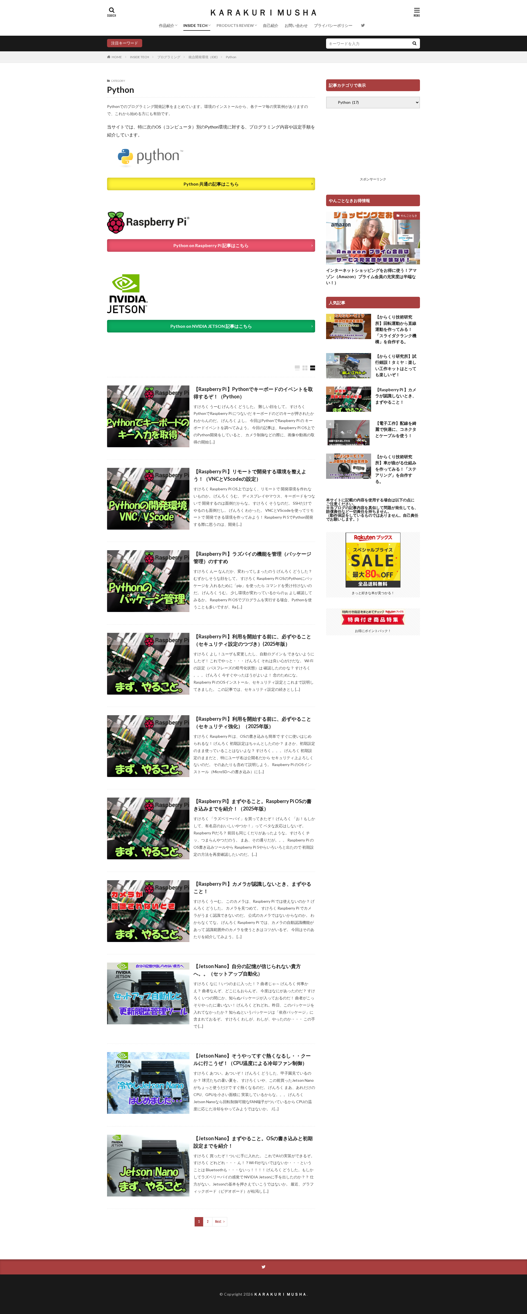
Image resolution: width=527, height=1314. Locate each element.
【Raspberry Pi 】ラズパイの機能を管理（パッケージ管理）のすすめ (252, 557)
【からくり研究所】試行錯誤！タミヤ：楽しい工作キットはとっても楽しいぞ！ (395, 365)
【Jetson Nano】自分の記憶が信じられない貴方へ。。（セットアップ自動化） (247, 970)
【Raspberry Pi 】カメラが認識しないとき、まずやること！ (252, 887)
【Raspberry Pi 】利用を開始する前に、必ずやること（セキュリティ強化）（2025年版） (252, 722)
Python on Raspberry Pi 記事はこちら (211, 245)
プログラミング (168, 57)
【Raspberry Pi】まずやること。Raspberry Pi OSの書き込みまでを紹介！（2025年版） (253, 805)
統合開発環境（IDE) (203, 57)
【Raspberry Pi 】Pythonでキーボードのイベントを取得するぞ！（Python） (253, 392)
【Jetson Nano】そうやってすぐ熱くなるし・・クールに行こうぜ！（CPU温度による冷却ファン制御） (252, 1059)
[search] (414, 43)
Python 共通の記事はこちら (211, 183)
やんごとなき (409, 215)
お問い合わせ (296, 25)
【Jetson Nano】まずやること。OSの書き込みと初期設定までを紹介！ (253, 1142)
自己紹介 (270, 25)
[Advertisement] (373, 146)
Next (218, 1222)
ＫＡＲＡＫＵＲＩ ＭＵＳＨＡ (263, 12)
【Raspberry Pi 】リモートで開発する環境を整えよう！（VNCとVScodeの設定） (250, 475)
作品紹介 (166, 25)
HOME (117, 57)
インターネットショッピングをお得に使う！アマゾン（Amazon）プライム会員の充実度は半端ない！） (371, 276)
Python (231, 57)
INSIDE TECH (195, 25)
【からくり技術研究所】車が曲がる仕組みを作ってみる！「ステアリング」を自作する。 (395, 469)
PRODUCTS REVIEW (235, 25)
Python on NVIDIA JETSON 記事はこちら (211, 326)
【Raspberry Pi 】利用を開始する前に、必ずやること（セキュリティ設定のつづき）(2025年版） (252, 640)
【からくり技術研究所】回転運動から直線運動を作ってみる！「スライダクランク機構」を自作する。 (395, 329)
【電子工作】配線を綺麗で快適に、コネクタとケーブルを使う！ (395, 429)
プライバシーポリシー (333, 25)
